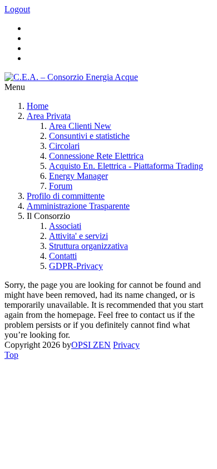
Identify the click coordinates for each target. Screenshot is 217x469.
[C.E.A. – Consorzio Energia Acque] (71, 77)
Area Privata (49, 116)
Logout (17, 9)
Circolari (64, 146)
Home (37, 106)
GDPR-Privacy (76, 266)
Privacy (126, 345)
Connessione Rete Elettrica (96, 156)
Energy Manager (78, 176)
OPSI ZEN (91, 345)
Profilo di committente (66, 196)
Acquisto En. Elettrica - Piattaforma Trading (126, 166)
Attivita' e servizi (78, 236)
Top (11, 355)
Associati (65, 226)
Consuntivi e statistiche (89, 136)
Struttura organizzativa (88, 246)
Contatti (63, 256)
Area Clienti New (80, 126)
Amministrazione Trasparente (78, 206)
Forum (60, 186)
